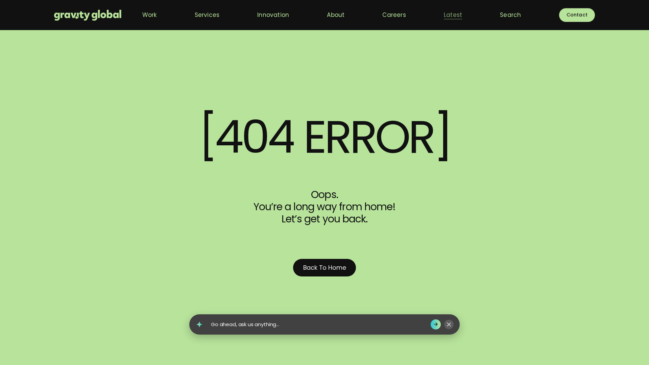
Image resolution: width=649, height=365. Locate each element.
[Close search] (449, 324)
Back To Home (324, 267)
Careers (394, 15)
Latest (453, 15)
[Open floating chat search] (199, 324)
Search (510, 15)
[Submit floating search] (436, 324)
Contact (577, 14)
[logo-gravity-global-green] (87, 15)
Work (149, 15)
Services (207, 15)
